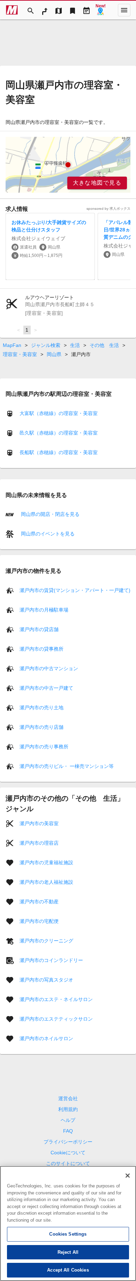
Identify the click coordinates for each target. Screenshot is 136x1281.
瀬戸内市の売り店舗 (41, 727)
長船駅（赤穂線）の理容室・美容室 (59, 452)
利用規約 (68, 1109)
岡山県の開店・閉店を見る (50, 514)
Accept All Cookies (68, 1270)
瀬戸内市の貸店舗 (39, 629)
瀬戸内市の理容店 (39, 842)
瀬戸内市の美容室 (39, 823)
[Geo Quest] (100, 10)
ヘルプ (68, 1120)
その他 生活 (104, 345)
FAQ (68, 1131)
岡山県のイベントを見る (47, 533)
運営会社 (68, 1098)
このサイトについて (68, 1163)
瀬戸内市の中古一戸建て (46, 687)
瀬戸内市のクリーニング (46, 940)
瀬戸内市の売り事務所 (44, 746)
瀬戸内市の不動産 (39, 901)
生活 (75, 345)
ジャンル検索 (45, 345)
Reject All (68, 1252)
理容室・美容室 (20, 354)
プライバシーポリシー (68, 1142)
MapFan (12, 345)
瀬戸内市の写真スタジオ (46, 979)
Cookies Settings (67, 1234)
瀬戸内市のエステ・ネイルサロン (56, 999)
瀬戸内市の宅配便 (39, 921)
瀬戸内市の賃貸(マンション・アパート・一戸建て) (75, 590)
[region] (68, 165)
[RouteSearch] (45, 10)
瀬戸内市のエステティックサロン (56, 1018)
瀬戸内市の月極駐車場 (44, 609)
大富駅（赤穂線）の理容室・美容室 (59, 413)
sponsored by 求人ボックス (108, 208)
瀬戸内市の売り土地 (41, 707)
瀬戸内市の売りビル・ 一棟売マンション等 (67, 766)
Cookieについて (68, 1152)
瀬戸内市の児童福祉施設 (46, 862)
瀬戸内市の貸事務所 (41, 648)
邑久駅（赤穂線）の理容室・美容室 (59, 433)
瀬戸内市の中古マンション (49, 668)
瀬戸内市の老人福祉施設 (46, 881)
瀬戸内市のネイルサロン (46, 1038)
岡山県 (54, 354)
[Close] (127, 1175)
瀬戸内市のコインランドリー (51, 960)
